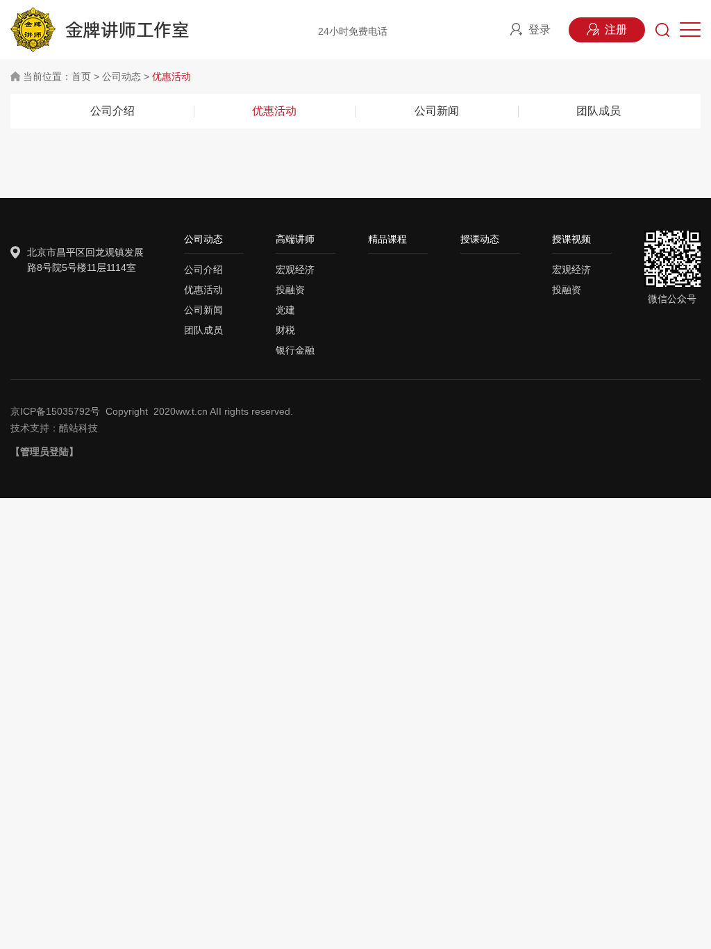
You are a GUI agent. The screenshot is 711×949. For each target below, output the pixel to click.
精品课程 (387, 239)
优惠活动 (171, 76)
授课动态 (479, 239)
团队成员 (598, 111)
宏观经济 (295, 269)
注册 (616, 29)
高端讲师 (295, 239)
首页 (81, 76)
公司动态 (121, 76)
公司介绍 (112, 111)
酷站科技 (78, 428)
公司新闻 (437, 111)
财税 (285, 330)
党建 (285, 309)
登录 (539, 29)
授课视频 (571, 239)
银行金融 (295, 350)
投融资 (290, 289)
